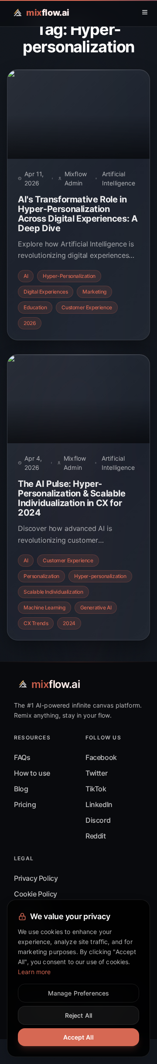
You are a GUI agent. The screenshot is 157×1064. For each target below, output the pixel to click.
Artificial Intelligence (119, 178)
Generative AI (96, 607)
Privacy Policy (36, 878)
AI (26, 276)
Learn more (34, 971)
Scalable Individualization (53, 591)
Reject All (78, 1015)
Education (35, 307)
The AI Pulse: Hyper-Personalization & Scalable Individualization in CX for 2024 (72, 498)
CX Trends (36, 623)
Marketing (94, 291)
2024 (69, 623)
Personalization (41, 576)
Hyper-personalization (100, 576)
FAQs (22, 757)
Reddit (95, 835)
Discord (97, 820)
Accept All (78, 1037)
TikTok (95, 788)
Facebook (101, 757)
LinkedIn (99, 804)
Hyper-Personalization (69, 276)
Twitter (96, 773)
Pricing (25, 804)
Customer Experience (86, 307)
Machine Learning (44, 607)
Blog (21, 788)
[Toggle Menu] (144, 12)
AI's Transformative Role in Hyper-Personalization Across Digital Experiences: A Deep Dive (77, 214)
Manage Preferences (78, 993)
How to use (32, 773)
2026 (30, 323)
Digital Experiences (46, 291)
